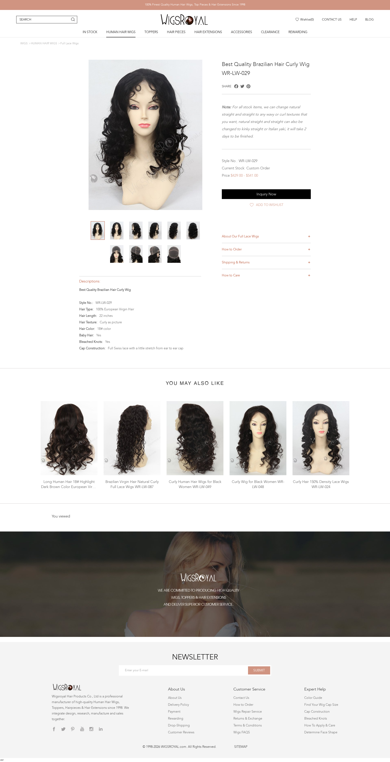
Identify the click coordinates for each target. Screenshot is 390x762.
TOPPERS (151, 32)
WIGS (24, 43)
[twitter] (63, 729)
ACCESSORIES (241, 32)
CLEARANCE (270, 32)
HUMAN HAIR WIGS (120, 32)
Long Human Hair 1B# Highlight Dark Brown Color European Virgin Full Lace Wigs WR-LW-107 (69, 486)
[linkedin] (101, 729)
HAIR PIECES (176, 32)
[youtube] (82, 729)
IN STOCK (90, 32)
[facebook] (54, 729)
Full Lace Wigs (69, 43)
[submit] (73, 19)
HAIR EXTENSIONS (208, 32)
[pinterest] (72, 729)
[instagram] (91, 729)
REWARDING (297, 32)
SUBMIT (259, 670)
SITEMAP (240, 747)
